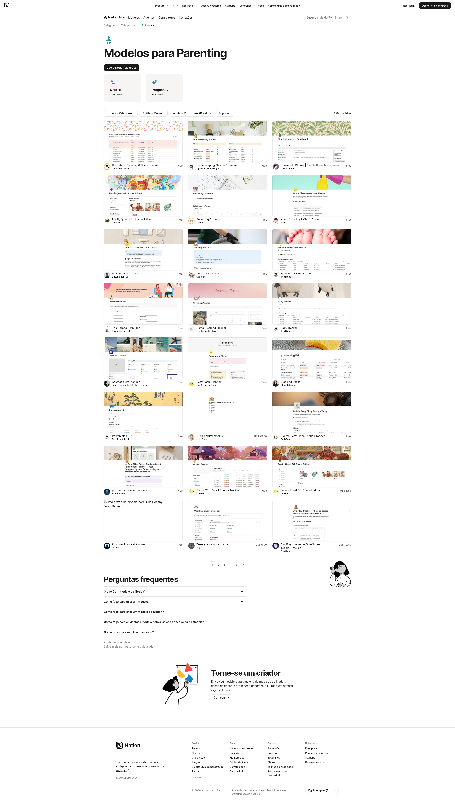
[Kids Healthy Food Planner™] (143, 520)
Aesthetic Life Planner (126, 382)
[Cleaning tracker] (311, 358)
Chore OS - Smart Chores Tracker (217, 490)
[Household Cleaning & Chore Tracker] (143, 141)
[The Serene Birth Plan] (143, 303)
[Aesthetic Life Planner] (143, 358)
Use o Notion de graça (121, 67)
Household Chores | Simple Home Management (311, 165)
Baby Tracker (289, 327)
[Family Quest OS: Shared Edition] (311, 466)
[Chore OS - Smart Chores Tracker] (227, 466)
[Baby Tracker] (311, 303)
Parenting (150, 25)
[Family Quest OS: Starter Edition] (143, 195)
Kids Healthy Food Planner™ (129, 544)
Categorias (110, 25)
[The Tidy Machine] (227, 249)
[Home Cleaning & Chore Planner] (311, 195)
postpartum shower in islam (129, 490)
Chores (115, 90)
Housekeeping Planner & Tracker (217, 165)
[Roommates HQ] (143, 412)
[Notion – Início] (7, 6)
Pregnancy (160, 90)
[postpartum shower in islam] (143, 466)
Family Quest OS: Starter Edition (132, 219)
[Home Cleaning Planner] (227, 303)
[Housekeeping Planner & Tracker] (227, 141)
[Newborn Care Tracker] (143, 249)
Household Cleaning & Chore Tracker (135, 165)
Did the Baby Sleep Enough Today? (303, 436)
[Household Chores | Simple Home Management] (311, 141)
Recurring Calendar (208, 219)
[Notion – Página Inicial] (152, 745)
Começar (221, 697)
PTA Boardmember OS (210, 436)
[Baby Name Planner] (227, 358)
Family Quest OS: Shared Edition (301, 490)
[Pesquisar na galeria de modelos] (346, 17)
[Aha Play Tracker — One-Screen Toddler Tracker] (311, 520)
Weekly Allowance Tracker (212, 544)
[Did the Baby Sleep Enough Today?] (311, 412)
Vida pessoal (128, 25)
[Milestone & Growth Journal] (311, 249)
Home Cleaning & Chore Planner (301, 219)
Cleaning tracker (291, 382)
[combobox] (327, 17)
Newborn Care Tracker (126, 273)
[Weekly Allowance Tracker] (227, 520)
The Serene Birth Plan (126, 327)
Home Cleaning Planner (211, 327)
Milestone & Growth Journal (298, 273)
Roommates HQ (122, 436)
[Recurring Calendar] (227, 195)
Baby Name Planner (208, 382)
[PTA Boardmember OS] (227, 412)
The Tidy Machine (207, 273)
